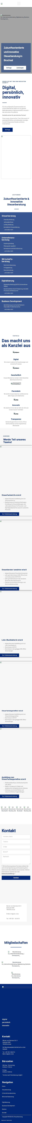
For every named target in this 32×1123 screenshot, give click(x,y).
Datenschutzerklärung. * (8, 873)
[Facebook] (25, 3)
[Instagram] (29, 3)
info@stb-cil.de (9, 1054)
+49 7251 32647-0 (10, 1052)
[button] (18, 3)
